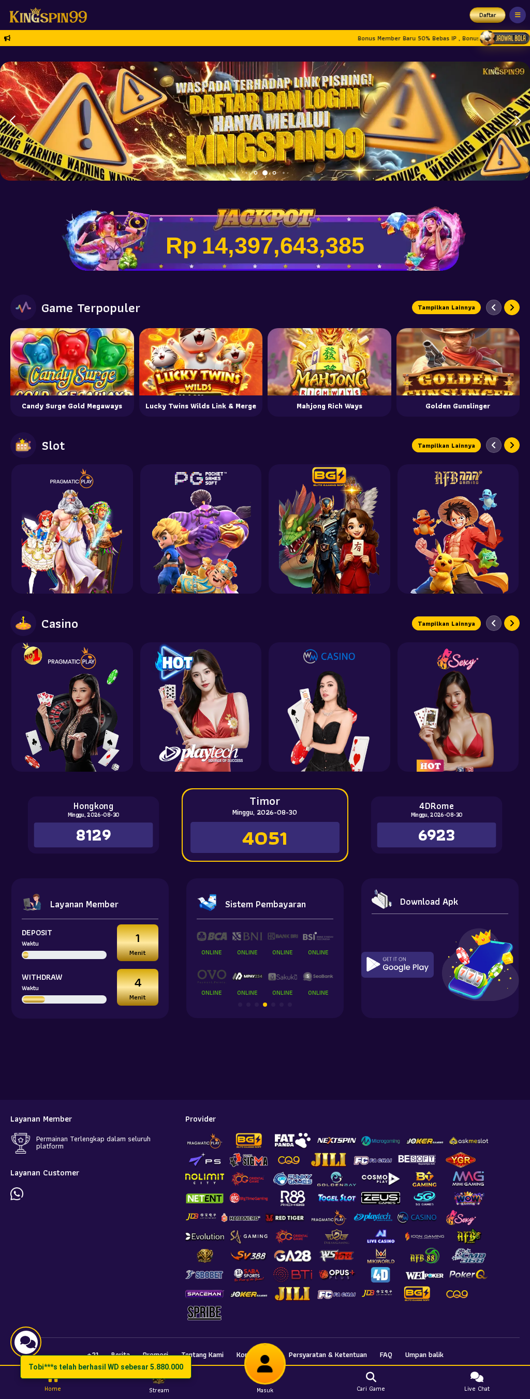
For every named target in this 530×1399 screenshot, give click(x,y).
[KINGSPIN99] (45, 15)
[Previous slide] (494, 307)
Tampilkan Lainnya (446, 307)
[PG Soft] (201, 529)
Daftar (487, 15)
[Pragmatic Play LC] (72, 707)
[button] (518, 121)
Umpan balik (424, 1354)
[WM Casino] (329, 707)
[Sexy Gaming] (458, 707)
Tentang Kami (202, 1354)
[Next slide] (512, 307)
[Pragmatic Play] (72, 529)
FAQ (386, 1354)
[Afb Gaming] (458, 529)
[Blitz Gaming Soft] (329, 529)
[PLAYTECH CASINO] (201, 707)
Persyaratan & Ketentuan (328, 1354)
